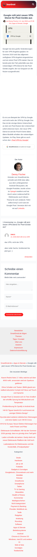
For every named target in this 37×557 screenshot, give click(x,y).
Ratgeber (18, 515)
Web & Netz (19, 545)
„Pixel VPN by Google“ (20, 140)
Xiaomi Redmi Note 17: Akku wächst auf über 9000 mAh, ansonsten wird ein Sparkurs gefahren (18, 380)
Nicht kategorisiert (18, 503)
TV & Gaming (19, 489)
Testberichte (18, 551)
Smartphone (19, 484)
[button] (33, 4)
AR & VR (19, 464)
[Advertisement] (18, 94)
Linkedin (21, 208)
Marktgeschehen (18, 501)
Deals (18, 458)
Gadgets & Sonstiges (19, 469)
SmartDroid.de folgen (18, 333)
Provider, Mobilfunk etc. (18, 509)
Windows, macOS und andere (20, 539)
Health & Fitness (18, 495)
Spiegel (13, 191)
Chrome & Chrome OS (20, 536)
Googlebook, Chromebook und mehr (19, 472)
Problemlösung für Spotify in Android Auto (18, 406)
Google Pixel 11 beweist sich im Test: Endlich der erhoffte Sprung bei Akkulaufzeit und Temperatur (18, 399)
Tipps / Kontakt (18, 339)
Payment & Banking (18, 506)
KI (19, 542)
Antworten (28, 257)
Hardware (18, 460)
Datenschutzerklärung (18, 350)
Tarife (19, 512)
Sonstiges (18, 548)
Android (20, 534)
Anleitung (19, 518)
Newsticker (18, 331)
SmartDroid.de (6, 363)
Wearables (19, 492)
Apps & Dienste (17, 23)
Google (25, 23)
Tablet (19, 486)
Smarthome (19, 481)
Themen (18, 336)
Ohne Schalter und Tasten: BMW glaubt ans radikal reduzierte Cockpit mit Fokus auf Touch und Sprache (18, 390)
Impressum (18, 348)
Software (18, 524)
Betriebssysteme (19, 530)
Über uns (18, 342)
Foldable (19, 467)
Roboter (19, 478)
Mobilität (19, 475)
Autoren (18, 345)
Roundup (18, 521)
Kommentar (18, 498)
